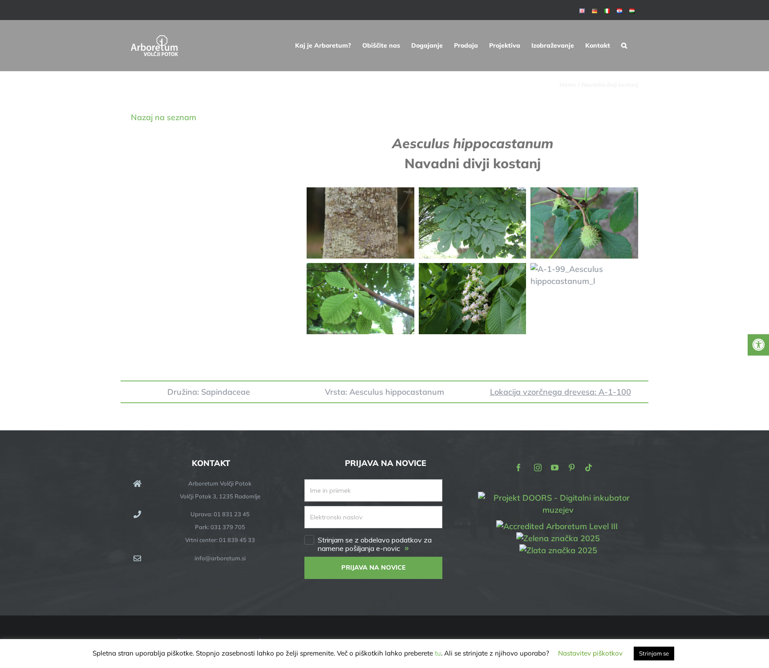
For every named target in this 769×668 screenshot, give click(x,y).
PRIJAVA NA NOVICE (373, 567)
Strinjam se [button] (654, 653)
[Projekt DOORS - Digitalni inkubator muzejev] (558, 497)
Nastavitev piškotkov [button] (590, 653)
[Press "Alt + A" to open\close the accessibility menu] (758, 345)
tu (438, 653)
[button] (624, 45)
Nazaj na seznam (163, 117)
